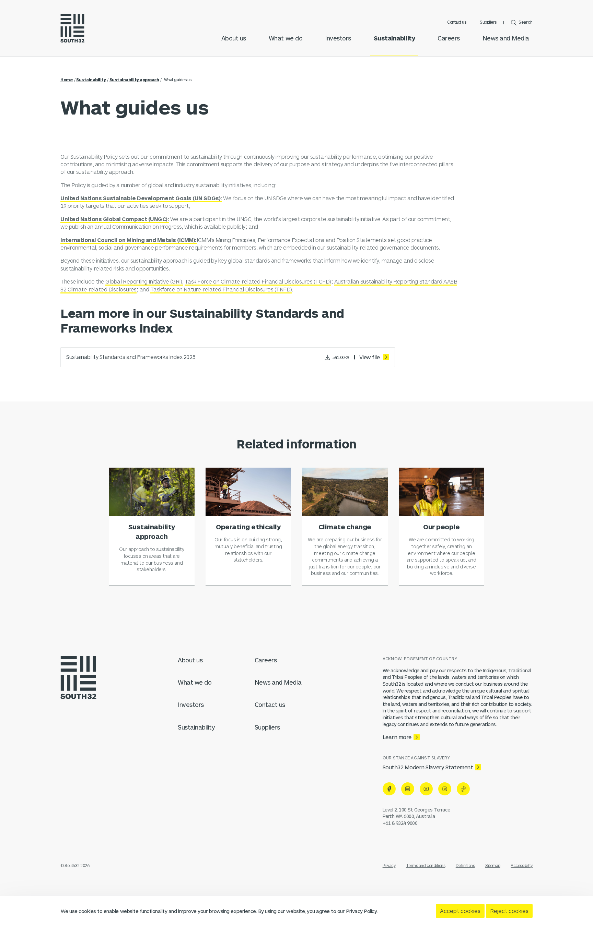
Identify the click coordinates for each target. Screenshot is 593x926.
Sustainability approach (134, 79)
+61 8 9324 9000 (400, 823)
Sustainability (394, 38)
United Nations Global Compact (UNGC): (114, 219)
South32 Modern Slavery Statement (428, 767)
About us (233, 38)
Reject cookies (509, 910)
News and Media (505, 38)
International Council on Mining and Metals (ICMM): (128, 240)
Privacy (389, 865)
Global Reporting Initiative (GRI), (144, 281)
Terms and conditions (425, 865)
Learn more (397, 737)
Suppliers (488, 22)
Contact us (456, 22)
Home (66, 79)
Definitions (465, 865)
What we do (285, 38)
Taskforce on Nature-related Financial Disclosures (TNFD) (221, 289)
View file (370, 357)
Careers (449, 38)
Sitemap (492, 865)
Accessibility (522, 865)
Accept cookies (460, 910)
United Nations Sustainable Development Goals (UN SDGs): (141, 198)
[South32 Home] (72, 28)
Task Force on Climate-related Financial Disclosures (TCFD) (258, 281)
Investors (338, 38)
